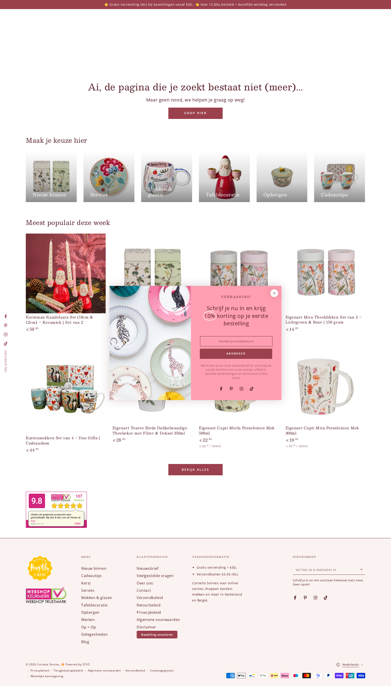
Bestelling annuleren (157, 635)
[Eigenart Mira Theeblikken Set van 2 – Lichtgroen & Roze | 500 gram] (239, 274)
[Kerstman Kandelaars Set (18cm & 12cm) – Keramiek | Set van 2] (66, 274)
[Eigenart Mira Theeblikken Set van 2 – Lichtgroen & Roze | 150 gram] (325, 274)
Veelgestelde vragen (155, 575)
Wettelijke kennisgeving (47, 676)
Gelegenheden (94, 634)
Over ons (145, 583)
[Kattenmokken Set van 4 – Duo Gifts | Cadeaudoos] (66, 389)
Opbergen (90, 612)
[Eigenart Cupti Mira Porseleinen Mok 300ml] (325, 384)
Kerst (86, 583)
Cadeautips (91, 575)
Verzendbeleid (150, 597)
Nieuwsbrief (148, 568)
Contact (144, 590)
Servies (87, 590)
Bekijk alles (195, 469)
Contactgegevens (162, 670)
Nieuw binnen (93, 568)
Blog (85, 641)
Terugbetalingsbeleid (68, 670)
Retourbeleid (148, 605)
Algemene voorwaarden (158, 619)
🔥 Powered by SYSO (75, 664)
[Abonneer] (362, 570)
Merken (88, 619)
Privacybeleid (149, 612)
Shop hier (195, 113)
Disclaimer (146, 627)
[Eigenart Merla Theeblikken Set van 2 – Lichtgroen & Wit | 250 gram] (152, 274)
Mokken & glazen (96, 597)
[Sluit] (274, 293)
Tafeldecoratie (94, 605)
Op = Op (88, 627)
